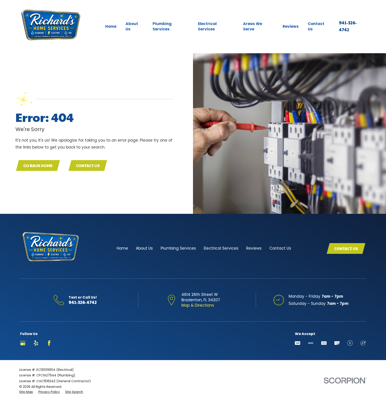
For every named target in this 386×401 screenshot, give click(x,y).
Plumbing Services (178, 248)
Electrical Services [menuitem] (207, 26)
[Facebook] (49, 343)
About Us (144, 248)
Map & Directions (197, 305)
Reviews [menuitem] (291, 26)
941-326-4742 (83, 302)
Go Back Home (37, 165)
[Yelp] (36, 343)
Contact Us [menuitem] (316, 26)
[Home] (51, 26)
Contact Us (88, 165)
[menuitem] (26, 392)
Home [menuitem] (110, 26)
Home (122, 248)
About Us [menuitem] (132, 26)
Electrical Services (221, 248)
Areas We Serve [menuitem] (252, 26)
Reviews (254, 248)
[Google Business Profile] (22, 343)
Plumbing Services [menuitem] (162, 26)
